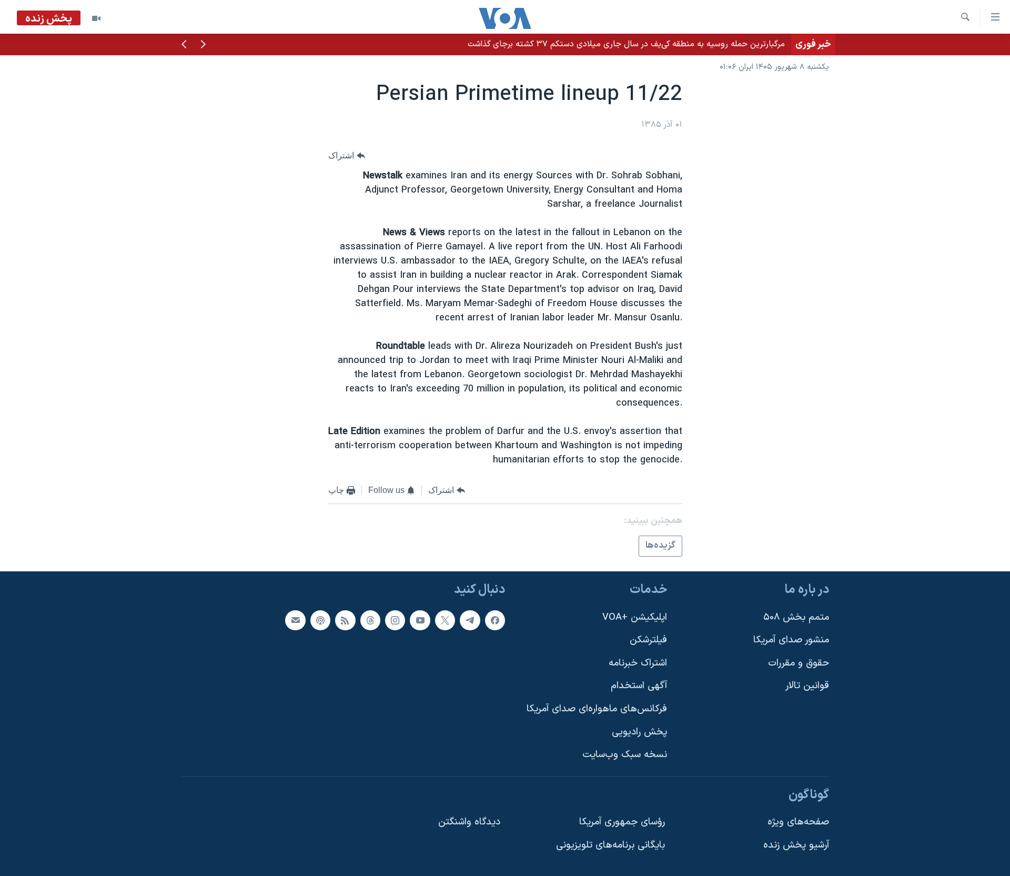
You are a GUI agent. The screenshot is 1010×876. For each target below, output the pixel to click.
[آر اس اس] (345, 620)
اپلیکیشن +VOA (634, 617)
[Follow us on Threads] (370, 620)
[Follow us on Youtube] (420, 620)
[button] (203, 45)
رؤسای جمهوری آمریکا (622, 822)
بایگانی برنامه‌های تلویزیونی (610, 845)
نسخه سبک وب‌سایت (624, 755)
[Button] (346, 155)
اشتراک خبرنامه (638, 663)
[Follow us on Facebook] (495, 620)
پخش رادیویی (639, 732)
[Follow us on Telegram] (470, 620)
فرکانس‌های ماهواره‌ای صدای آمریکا (597, 709)
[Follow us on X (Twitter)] (445, 620)
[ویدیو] (96, 18)
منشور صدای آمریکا (791, 640)
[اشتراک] (295, 620)
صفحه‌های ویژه (798, 822)
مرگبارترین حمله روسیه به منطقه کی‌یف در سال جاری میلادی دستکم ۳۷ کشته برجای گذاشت (626, 44)
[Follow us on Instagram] (395, 620)
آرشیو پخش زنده (796, 845)
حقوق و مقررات (798, 663)
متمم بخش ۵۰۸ (796, 617)
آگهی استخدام (639, 686)
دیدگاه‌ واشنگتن (469, 822)
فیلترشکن (648, 640)
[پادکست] (320, 620)
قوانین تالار (807, 686)
